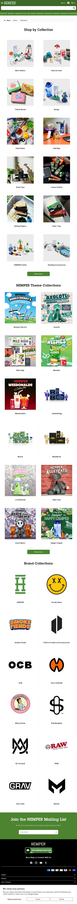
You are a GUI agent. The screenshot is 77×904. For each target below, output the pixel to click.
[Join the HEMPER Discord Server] (38, 853)
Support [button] (3, 874)
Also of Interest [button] (6, 882)
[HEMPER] (10, 3)
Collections (23, 20)
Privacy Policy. (33, 894)
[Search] (74, 8)
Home (15, 20)
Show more (38, 274)
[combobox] (38, 8)
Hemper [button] (3, 878)
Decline (61, 899)
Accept (38, 899)
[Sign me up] (56, 832)
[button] (2, 3)
